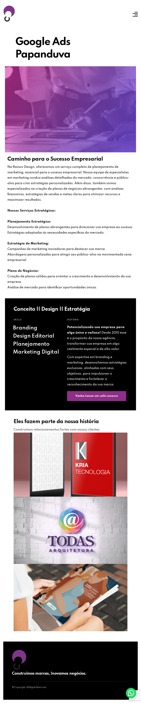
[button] (131, 693)
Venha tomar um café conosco (96, 396)
